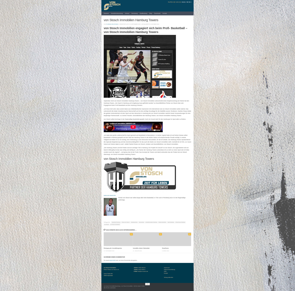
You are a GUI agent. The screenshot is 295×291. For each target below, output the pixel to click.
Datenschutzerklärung (169, 269)
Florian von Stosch (112, 24)
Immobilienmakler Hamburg (151, 222)
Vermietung (134, 13)
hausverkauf (141, 222)
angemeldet (112, 260)
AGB (165, 271)
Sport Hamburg (171, 222)
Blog (150, 13)
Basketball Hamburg (116, 222)
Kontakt (165, 13)
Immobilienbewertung (117, 13)
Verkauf (127, 13)
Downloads (157, 13)
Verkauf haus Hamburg (180, 222)
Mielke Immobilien (162, 222)
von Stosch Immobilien (115, 224)
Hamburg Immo (134, 222)
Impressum (167, 267)
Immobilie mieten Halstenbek (141, 248)
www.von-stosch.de (110, 195)
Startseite (106, 13)
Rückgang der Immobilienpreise (113, 248)
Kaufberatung (143, 13)
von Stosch (106, 224)
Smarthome (165, 248)
